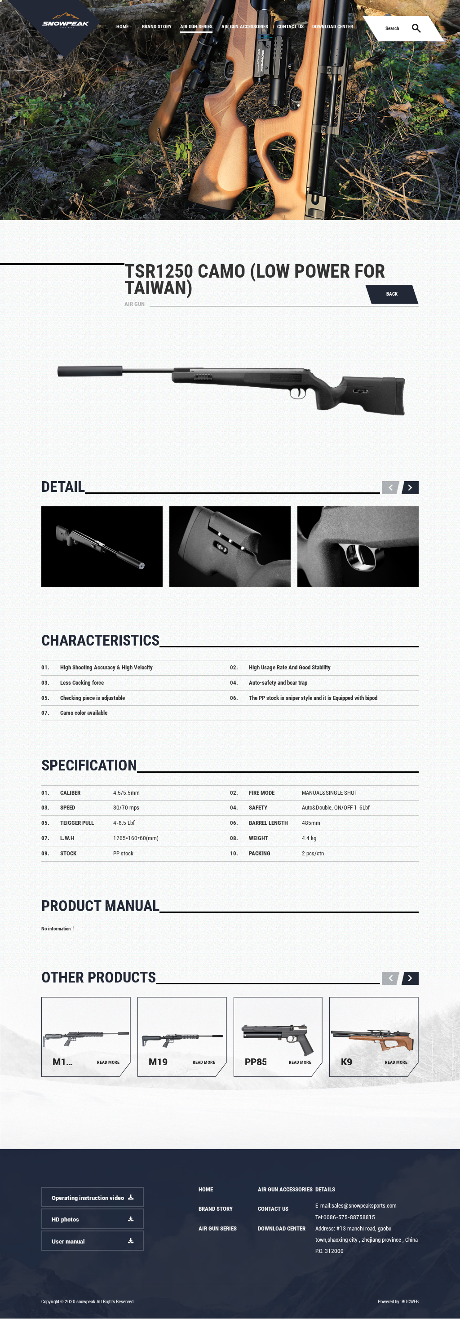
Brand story (157, 27)
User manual (68, 1241)
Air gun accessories (244, 27)
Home (122, 27)
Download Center (332, 27)
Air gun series (196, 27)
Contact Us (290, 27)
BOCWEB (410, 1302)
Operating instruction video (88, 1198)
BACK (392, 294)
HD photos (65, 1219)
